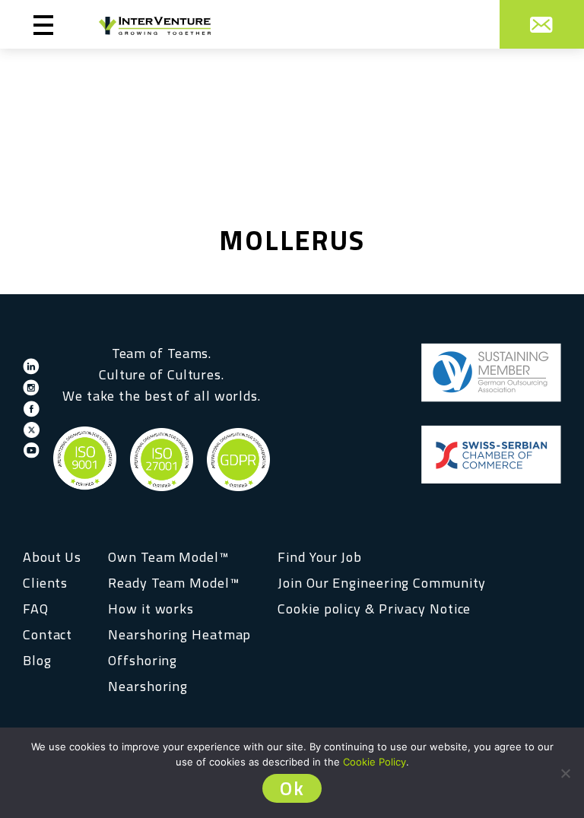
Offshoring (142, 660)
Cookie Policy (374, 762)
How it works (151, 608)
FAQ (36, 608)
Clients (45, 582)
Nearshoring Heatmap (179, 634)
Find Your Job (320, 557)
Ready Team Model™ (173, 582)
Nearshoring (148, 686)
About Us (52, 557)
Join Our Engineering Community (382, 582)
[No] (565, 773)
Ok (292, 788)
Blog (37, 660)
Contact (47, 634)
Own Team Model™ (168, 557)
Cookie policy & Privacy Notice (374, 608)
